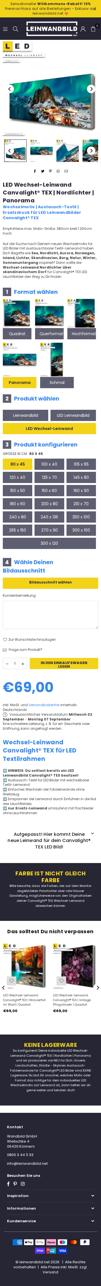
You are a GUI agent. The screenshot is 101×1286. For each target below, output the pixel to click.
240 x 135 (49, 517)
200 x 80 (49, 504)
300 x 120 (49, 543)
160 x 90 (81, 490)
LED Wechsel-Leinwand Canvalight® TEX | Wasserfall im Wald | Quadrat (24, 1000)
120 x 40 (17, 477)
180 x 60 (17, 504)
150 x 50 (17, 490)
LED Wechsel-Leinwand (49, 428)
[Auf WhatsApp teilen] (58, 171)
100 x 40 (49, 464)
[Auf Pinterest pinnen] (51, 171)
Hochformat (84, 334)
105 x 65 (81, 464)
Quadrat (17, 334)
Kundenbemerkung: (19, 595)
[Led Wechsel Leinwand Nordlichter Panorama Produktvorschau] (15, 151)
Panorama (20, 382)
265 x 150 (17, 530)
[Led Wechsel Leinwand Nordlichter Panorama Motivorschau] (41, 150)
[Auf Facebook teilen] (35, 171)
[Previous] (10, 89)
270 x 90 (49, 530)
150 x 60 (49, 490)
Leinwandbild (25, 415)
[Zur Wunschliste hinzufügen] (11, 980)
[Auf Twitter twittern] (43, 171)
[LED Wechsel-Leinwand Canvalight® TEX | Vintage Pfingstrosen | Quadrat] (75, 966)
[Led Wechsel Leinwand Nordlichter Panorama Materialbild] (67, 150)
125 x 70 (49, 477)
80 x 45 (17, 464)
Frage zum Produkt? (25, 649)
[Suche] (15, 28)
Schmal (57, 382)
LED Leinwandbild (73, 415)
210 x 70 (81, 504)
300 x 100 (81, 530)
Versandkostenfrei (44, 705)
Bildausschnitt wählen (50, 582)
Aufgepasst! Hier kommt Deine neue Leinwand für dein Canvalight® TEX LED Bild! (49, 840)
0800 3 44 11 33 (20, 1154)
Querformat (51, 334)
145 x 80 (81, 477)
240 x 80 (17, 517)
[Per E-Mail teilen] (66, 171)
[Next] (91, 89)
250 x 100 (81, 517)
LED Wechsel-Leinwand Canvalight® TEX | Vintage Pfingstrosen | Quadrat (72, 1000)
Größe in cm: (23, 454)
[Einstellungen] (83, 29)
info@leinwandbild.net (27, 1163)
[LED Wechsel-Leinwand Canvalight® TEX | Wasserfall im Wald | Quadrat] (25, 966)
